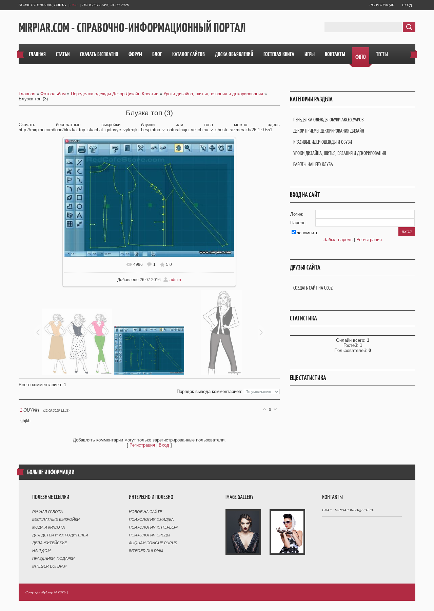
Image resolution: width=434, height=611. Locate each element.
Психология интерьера (153, 527)
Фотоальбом (53, 93)
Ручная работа (47, 512)
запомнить (307, 232)
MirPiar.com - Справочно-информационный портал (132, 27)
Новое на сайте (145, 512)
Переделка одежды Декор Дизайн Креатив (114, 93)
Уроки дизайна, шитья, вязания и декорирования (213, 93)
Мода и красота (48, 527)
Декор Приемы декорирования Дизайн (328, 130)
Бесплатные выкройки (56, 519)
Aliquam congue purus (153, 543)
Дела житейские (49, 543)
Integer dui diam (49, 566)
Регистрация (382, 5)
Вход (407, 5)
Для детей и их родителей (60, 535)
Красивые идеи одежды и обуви (322, 142)
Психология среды (149, 535)
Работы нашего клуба (313, 164)
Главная (27, 93)
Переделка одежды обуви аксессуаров (328, 119)
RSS (74, 5)
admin (175, 279)
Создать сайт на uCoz (313, 287)
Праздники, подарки (53, 558)
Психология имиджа (151, 519)
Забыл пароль (338, 239)
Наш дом (41, 551)
